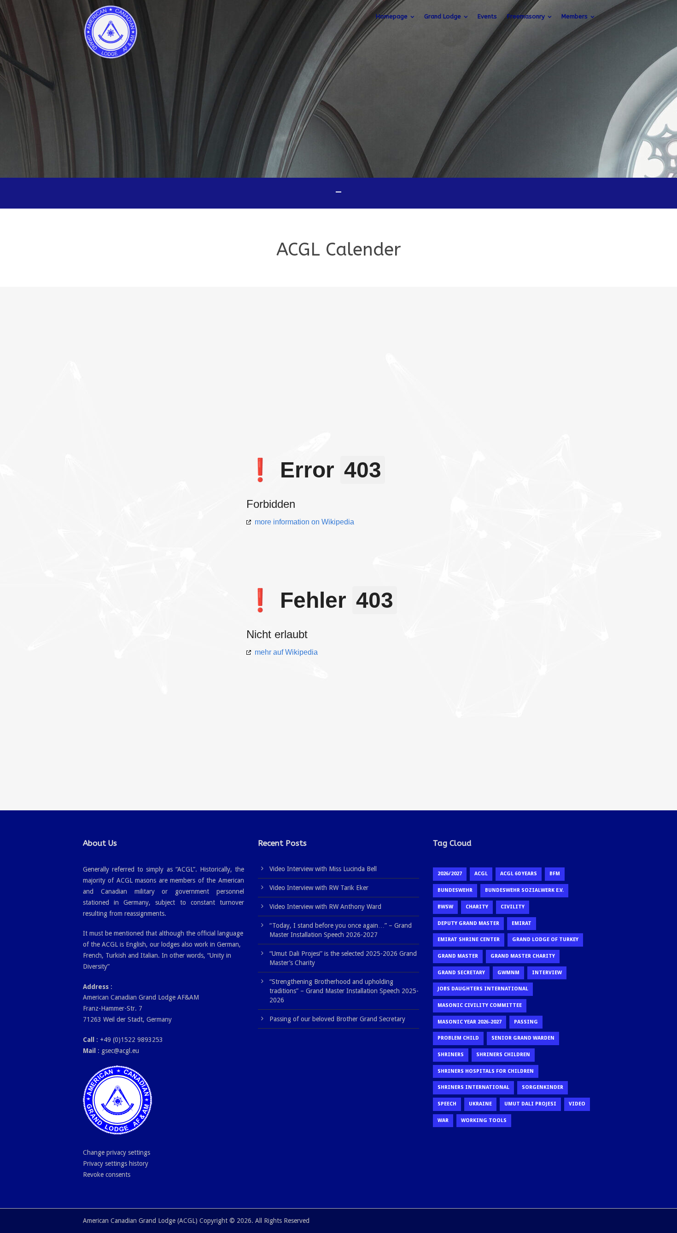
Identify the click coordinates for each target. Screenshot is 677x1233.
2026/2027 (450, 874)
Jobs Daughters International (483, 989)
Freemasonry (526, 16)
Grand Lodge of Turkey (545, 939)
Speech (447, 1104)
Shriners (451, 1055)
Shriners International (473, 1087)
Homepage (392, 16)
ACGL (481, 874)
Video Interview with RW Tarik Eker (318, 887)
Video (577, 1104)
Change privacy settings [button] (116, 1152)
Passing (526, 1022)
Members (574, 16)
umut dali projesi (530, 1104)
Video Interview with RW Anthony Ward (325, 906)
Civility (513, 907)
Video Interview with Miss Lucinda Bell (323, 868)
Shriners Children (503, 1055)
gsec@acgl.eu (120, 1050)
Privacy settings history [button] (115, 1163)
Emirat (521, 923)
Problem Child (458, 1038)
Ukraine (480, 1104)
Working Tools (484, 1120)
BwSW (445, 907)
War (443, 1120)
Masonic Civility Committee (480, 1005)
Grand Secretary (461, 973)
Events (487, 16)
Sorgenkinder (542, 1087)
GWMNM (508, 973)
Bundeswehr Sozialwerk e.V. (524, 890)
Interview (547, 973)
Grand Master (458, 956)
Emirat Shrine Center (469, 939)
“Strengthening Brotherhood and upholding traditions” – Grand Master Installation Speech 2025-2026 (344, 991)
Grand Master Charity (522, 956)
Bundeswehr (455, 890)
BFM (554, 874)
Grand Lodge (442, 16)
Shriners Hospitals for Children (486, 1071)
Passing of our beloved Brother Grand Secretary (337, 1019)
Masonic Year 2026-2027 (470, 1022)
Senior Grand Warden (522, 1038)
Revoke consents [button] (106, 1174)
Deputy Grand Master (468, 923)
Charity (477, 907)
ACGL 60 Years (518, 874)
